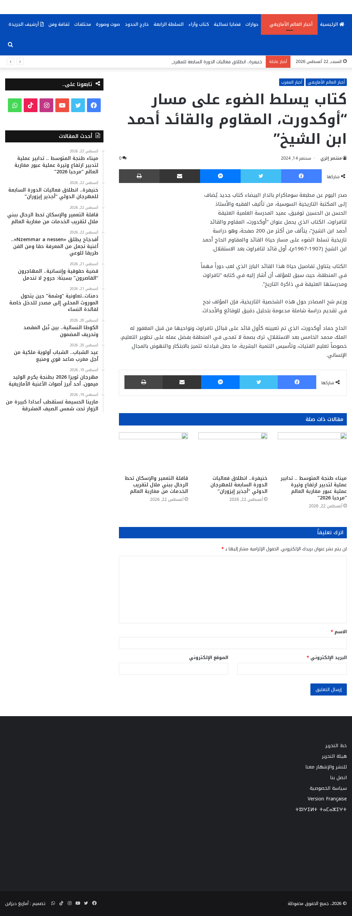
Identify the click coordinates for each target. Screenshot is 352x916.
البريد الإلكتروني (327, 657)
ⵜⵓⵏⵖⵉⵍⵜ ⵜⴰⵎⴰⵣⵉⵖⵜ (321, 809)
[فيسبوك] (301, 176)
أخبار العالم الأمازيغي (291, 24)
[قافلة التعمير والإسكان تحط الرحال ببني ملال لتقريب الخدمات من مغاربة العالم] (153, 451)
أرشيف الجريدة (24, 24)
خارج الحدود (137, 24)
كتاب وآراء (198, 24)
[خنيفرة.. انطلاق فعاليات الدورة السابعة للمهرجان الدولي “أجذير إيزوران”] (232, 451)
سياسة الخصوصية (328, 788)
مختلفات (82, 24)
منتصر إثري (331, 158)
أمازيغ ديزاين (17, 903)
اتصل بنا (338, 777)
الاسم (339, 631)
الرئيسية (329, 24)
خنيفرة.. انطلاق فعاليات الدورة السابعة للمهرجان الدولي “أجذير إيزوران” (194, 61)
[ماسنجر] (220, 176)
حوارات (251, 24)
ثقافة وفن (58, 24)
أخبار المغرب (291, 82)
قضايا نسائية (227, 24)
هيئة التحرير (334, 756)
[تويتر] (261, 176)
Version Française (327, 799)
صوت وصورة (108, 24)
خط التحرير (336, 745)
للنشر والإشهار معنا (326, 767)
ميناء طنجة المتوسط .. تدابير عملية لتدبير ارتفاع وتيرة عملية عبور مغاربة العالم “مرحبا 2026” (313, 488)
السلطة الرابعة (169, 24)
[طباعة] (139, 176)
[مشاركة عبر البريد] (180, 176)
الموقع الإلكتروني (208, 657)
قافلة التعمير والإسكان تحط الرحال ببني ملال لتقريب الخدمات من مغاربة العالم (156, 485)
